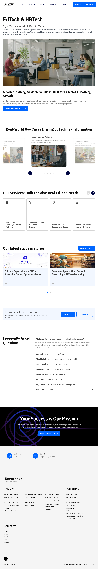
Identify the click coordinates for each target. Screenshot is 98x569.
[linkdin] (6, 559)
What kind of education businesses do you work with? (57, 359)
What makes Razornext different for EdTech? (53, 369)
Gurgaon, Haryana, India (47, 457)
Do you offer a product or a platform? (50, 354)
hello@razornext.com (21, 457)
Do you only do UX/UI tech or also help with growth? (56, 384)
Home (4, 13)
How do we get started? (45, 389)
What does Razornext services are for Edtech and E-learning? (60, 339)
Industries (9, 13)
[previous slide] (30, 173)
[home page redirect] (13, 479)
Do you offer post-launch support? (49, 379)
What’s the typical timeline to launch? (51, 374)
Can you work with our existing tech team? (52, 364)
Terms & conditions (10, 564)
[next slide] (68, 173)
